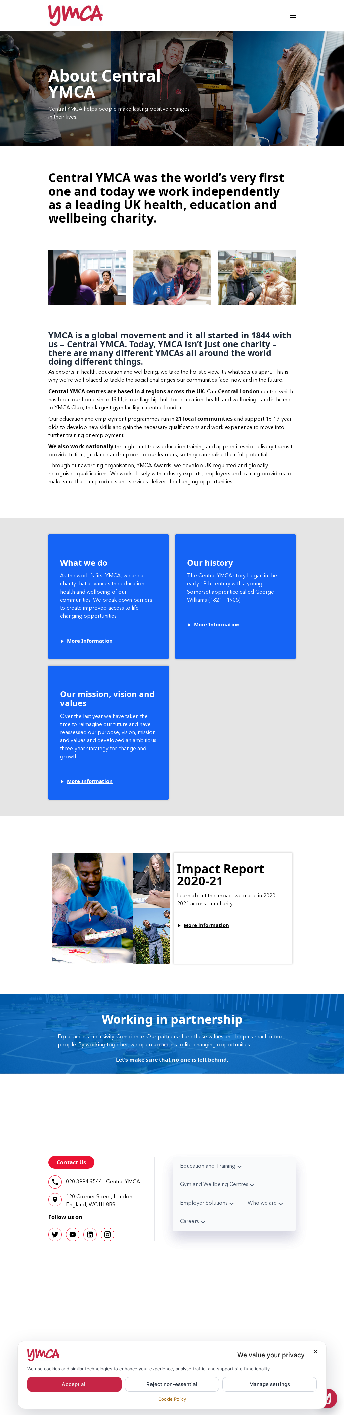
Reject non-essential (171, 1384)
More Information (90, 640)
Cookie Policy (172, 1399)
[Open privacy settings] (327, 1398)
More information (206, 925)
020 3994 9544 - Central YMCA (103, 1182)
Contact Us (71, 1162)
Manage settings (269, 1384)
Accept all (74, 1384)
